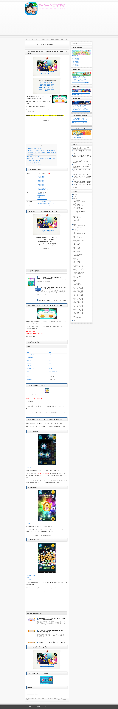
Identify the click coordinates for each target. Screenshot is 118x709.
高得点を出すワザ (77, 284)
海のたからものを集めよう (79, 272)
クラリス (29, 365)
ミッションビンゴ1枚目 (78, 286)
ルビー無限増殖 (78, 317)
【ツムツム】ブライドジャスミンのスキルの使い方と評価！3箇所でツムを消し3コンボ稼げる (82, 152)
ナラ (28, 371)
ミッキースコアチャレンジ (79, 269)
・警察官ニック (40, 193)
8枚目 (52, 84)
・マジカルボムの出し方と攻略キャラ (80, 123)
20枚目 (52, 89)
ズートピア (76, 259)
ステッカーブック (77, 239)
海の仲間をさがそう (77, 255)
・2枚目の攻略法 (40, 178)
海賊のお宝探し (77, 244)
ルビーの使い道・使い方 (78, 205)
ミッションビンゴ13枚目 (78, 302)
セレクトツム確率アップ (78, 276)
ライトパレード (77, 252)
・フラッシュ (40, 197)
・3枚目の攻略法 (40, 180)
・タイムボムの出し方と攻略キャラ (79, 118)
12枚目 (52, 85)
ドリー (28, 376)
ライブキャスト (77, 279)
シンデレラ (76, 258)
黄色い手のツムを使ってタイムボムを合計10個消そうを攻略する (41, 152)
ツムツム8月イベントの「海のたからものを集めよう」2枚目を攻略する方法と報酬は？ (52, 278)
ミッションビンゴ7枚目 (78, 294)
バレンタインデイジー (31, 354)
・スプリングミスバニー (42, 199)
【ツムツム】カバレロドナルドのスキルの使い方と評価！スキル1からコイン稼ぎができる (82, 178)
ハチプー (29, 363)
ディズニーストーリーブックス (79, 241)
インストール (75, 196)
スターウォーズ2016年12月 (79, 254)
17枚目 (40, 89)
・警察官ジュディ (41, 195)
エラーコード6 (76, 220)
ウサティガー (30, 357)
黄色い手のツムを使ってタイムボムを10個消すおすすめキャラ (41, 158)
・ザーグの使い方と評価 (77, 94)
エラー (74, 215)
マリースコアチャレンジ (78, 263)
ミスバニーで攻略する (34, 160)
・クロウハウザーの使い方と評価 (79, 79)
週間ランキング (77, 203)
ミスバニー (29, 360)
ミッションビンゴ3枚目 (78, 288)
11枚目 (48, 85)
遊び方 (36, 693)
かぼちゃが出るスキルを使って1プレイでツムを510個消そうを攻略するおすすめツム (51, 619)
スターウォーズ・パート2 (79, 268)
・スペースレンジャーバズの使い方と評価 (81, 93)
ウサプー (50, 354)
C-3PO (50, 363)
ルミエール (51, 368)
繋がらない (76, 216)
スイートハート (77, 250)
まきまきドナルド (30, 379)
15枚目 (48, 87)
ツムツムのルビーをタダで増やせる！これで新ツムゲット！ (42, 150)
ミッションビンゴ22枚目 (78, 313)
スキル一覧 (75, 224)
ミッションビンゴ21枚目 (78, 312)
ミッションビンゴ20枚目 (78, 310)
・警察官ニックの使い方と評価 (78, 76)
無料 (75, 280)
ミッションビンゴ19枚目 (78, 309)
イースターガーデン (30, 693)
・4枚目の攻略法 (40, 181)
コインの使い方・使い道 (78, 208)
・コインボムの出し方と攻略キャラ (79, 119)
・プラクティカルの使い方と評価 (79, 108)
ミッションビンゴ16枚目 (78, 306)
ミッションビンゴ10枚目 (78, 298)
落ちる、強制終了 (77, 217)
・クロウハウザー (41, 196)
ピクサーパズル (77, 243)
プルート (29, 349)
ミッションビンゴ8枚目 (78, 295)
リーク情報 (76, 277)
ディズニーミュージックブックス (80, 233)
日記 (74, 320)
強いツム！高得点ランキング (79, 225)
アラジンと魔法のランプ (78, 273)
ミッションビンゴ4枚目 (78, 290)
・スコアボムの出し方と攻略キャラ (79, 122)
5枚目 (41, 84)
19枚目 (48, 89)
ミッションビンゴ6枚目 (78, 292)
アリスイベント (77, 257)
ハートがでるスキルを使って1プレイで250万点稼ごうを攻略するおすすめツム (51, 631)
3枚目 (48, 82)
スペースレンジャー (77, 230)
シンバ (50, 365)
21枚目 (46, 90)
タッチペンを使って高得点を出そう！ (45, 205)
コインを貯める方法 (77, 207)
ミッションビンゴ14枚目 (78, 303)
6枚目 (45, 84)
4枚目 (52, 82)
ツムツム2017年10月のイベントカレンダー (46, 203)
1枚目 (41, 82)
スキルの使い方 (77, 200)
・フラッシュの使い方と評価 (78, 80)
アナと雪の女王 (77, 248)
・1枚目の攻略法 (40, 177)
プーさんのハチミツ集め (78, 237)
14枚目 (45, 87)
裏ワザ (75, 316)
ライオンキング (77, 262)
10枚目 (44, 85)
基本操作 (75, 281)
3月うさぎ (29, 373)
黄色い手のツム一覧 (31, 154)
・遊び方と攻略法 (41, 176)
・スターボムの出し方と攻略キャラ (79, 121)
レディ (50, 352)
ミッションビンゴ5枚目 (78, 291)
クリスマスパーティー (78, 236)
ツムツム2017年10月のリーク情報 (44, 201)
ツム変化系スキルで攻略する (35, 164)
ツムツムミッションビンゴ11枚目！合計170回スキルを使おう (51, 642)
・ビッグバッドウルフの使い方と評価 (80, 109)
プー (28, 352)
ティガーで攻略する (33, 162)
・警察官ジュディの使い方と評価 (79, 77)
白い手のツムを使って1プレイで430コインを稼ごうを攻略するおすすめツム (53, 288)
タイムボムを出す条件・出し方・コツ (35, 156)
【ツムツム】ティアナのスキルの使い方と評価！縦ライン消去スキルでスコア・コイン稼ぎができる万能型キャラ (82, 157)
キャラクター (75, 194)
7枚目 (48, 84)
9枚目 (40, 85)
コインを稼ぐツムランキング (79, 227)
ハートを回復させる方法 (78, 209)
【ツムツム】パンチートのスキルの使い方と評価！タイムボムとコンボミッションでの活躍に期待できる (82, 186)
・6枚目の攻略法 (40, 184)
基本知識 (75, 198)
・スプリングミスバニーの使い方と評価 (80, 82)
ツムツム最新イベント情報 (35, 148)
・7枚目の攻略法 (40, 185)
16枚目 (52, 87)
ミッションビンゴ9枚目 (78, 297)
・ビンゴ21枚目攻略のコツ (42, 189)
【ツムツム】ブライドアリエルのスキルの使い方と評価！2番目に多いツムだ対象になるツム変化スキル (82, 161)
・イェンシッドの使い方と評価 (78, 106)
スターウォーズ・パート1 (79, 266)
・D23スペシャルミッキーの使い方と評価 (81, 111)
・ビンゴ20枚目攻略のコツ (42, 188)
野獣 (49, 373)
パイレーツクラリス (53, 371)
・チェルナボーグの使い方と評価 (79, 105)
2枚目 (45, 82)
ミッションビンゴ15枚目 (78, 305)
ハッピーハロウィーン (78, 270)
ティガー (50, 349)
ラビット (50, 357)
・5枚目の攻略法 (40, 182)
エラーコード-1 (77, 219)
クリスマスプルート (31, 368)
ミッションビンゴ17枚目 (78, 308)
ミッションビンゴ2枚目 (78, 287)
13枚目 (40, 87)
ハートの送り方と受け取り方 (79, 211)
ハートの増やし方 (77, 283)
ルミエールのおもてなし (78, 246)
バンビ (50, 360)
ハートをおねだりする (78, 212)
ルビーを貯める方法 (77, 204)
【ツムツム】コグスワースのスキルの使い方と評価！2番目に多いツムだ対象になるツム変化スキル (82, 166)
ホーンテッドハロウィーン (79, 240)
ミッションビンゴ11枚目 (78, 299)
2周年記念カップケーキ (78, 265)
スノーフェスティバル (78, 251)
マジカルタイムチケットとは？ (79, 201)
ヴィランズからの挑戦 (78, 261)
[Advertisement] (59, 25)
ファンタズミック (77, 247)
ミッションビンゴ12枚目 (78, 301)
